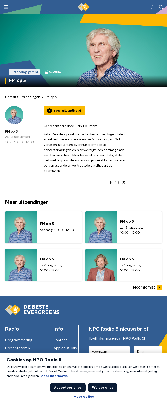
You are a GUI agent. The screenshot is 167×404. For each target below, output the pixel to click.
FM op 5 (11, 131)
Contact (60, 340)
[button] (6, 7)
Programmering (18, 340)
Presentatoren (17, 348)
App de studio (65, 348)
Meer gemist (144, 287)
